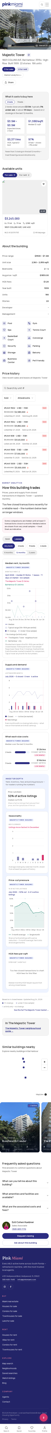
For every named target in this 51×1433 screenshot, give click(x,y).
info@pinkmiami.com (27, 1279)
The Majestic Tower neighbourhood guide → (23, 1029)
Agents (5, 1397)
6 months (8, 552)
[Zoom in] (44, 1062)
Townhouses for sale (12, 1316)
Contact (6, 1402)
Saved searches (9, 1373)
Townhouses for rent (12, 1349)
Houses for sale (9, 1306)
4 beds (43, 546)
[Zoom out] (44, 1067)
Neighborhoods (9, 1368)
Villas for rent (8, 1340)
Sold (7, 539)
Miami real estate (10, 1301)
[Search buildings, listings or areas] (42, 4)
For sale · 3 (10, 175)
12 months (20, 552)
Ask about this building (25, 1242)
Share (11, 82)
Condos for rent (9, 1345)
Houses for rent (9, 1335)
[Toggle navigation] (47, 4)
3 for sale (8, 69)
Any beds (8, 546)
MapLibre (39, 1094)
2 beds (10, 102)
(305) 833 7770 (19, 1229)
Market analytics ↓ (12, 75)
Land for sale (8, 1321)
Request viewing (25, 1236)
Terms (13, 1419)
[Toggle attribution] (45, 1094)
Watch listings (8, 1378)
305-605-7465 (8, 1279)
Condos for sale (9, 1311)
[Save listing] (43, 184)
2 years (32, 552)
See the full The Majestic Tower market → (31, 1010)
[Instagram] (4, 1286)
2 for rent (22, 69)
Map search (7, 1363)
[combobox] (8, 398)
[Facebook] (10, 1286)
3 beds (20, 102)
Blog (4, 1383)
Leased (18, 539)
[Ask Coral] (44, 1418)
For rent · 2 (24, 175)
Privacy (5, 1419)
